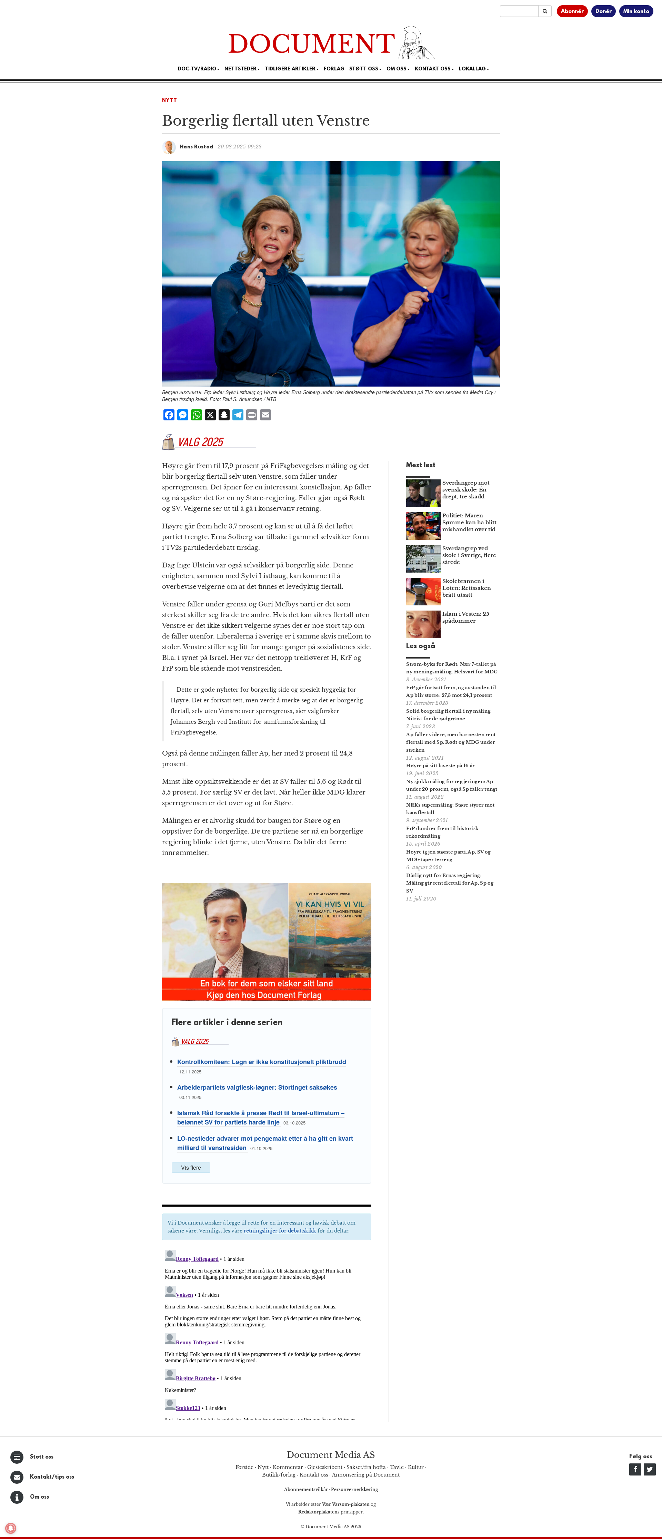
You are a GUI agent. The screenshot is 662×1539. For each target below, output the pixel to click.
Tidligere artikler (290, 69)
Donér (603, 12)
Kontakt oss (433, 69)
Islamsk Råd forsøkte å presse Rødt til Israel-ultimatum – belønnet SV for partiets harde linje (260, 1117)
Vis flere (191, 1167)
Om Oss (397, 69)
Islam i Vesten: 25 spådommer (465, 617)
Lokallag (472, 69)
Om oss (39, 1497)
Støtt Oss (363, 69)
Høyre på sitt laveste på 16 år (440, 766)
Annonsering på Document (366, 1475)
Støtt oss (41, 1457)
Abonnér (572, 12)
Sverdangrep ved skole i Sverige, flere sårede (469, 555)
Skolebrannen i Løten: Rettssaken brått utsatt (466, 588)
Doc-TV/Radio (197, 69)
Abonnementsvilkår (306, 1489)
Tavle (397, 1467)
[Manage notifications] (10, 1528)
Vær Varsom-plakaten (346, 1504)
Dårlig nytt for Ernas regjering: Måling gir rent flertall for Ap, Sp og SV (449, 883)
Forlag (334, 69)
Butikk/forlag (278, 1475)
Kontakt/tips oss (52, 1477)
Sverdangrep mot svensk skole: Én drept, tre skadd (466, 489)
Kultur (416, 1467)
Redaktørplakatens (319, 1511)
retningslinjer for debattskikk (280, 1231)
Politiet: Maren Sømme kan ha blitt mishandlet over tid (469, 522)
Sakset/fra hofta (366, 1467)
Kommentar (288, 1467)
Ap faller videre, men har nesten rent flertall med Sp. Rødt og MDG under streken (450, 742)
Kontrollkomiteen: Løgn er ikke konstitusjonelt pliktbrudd (261, 1061)
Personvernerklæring (354, 1489)
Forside (244, 1467)
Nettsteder (240, 69)
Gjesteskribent (324, 1467)
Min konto (636, 12)
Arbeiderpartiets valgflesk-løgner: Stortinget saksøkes (257, 1087)
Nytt (169, 101)
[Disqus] (266, 1333)
